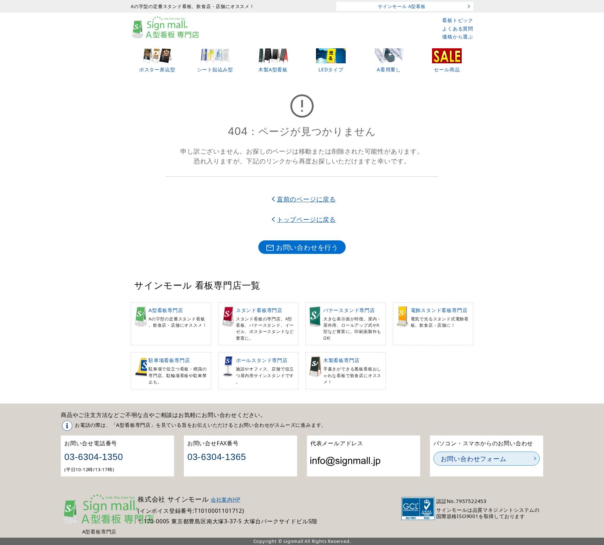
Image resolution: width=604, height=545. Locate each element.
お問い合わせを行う (307, 247)
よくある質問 (457, 28)
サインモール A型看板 (402, 6)
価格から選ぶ (457, 36)
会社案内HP (225, 499)
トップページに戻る (306, 219)
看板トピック (457, 20)
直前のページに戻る (306, 199)
